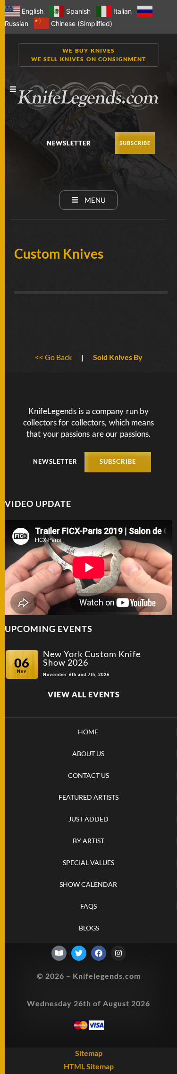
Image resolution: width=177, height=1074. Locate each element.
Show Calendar (88, 884)
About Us (88, 754)
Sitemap (88, 1052)
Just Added (88, 819)
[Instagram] (118, 953)
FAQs (88, 906)
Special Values (88, 862)
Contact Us (88, 775)
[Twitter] (78, 953)
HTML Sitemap (89, 1066)
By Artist (88, 841)
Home (88, 732)
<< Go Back (53, 356)
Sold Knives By (118, 356)
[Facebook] (98, 953)
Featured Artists (88, 797)
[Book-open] (59, 953)
